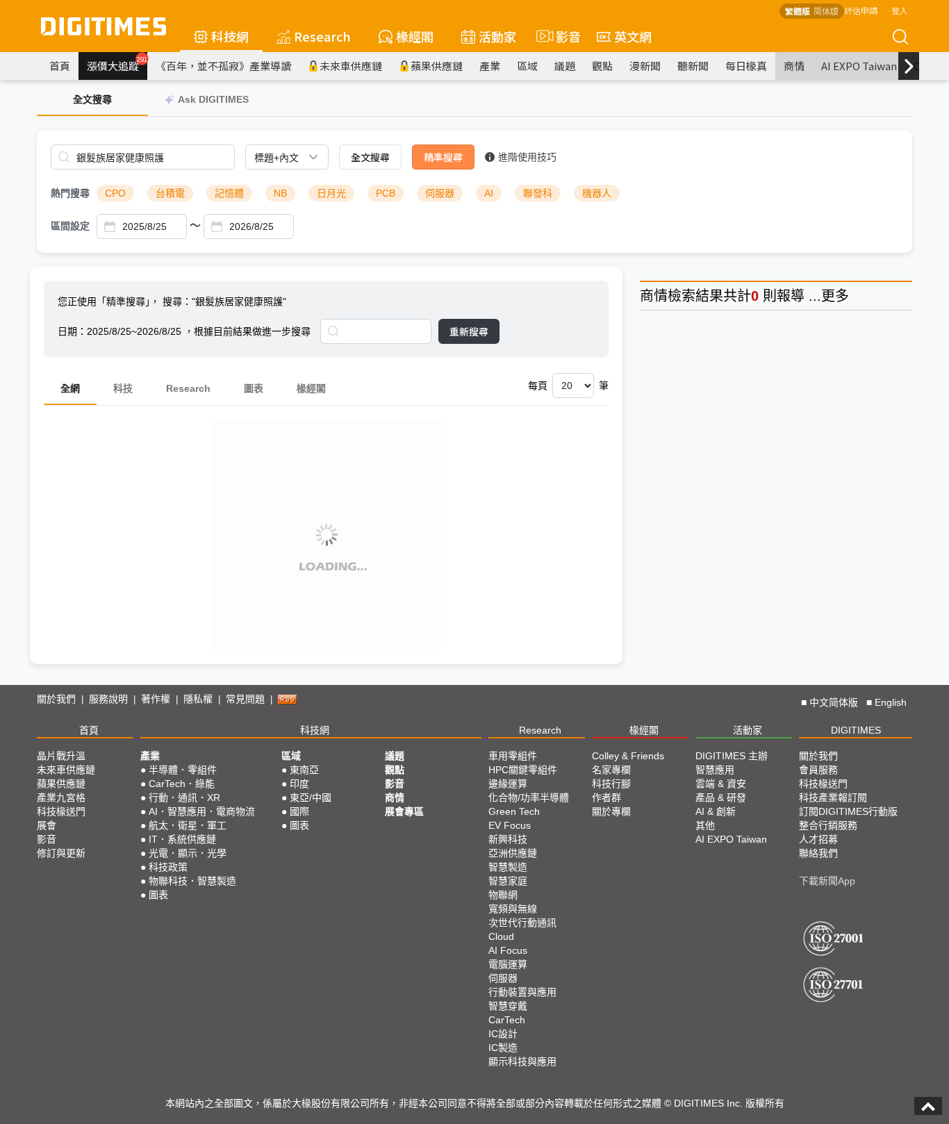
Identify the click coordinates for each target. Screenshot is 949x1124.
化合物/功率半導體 (528, 797)
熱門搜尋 (70, 193)
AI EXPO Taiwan (859, 65)
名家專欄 (611, 769)
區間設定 (70, 225)
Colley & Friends (628, 755)
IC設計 (503, 1033)
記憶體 (229, 193)
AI (488, 193)
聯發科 (537, 193)
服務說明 (108, 698)
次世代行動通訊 (522, 922)
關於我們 (56, 698)
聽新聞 (693, 65)
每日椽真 (746, 65)
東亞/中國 (310, 797)
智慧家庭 (507, 880)
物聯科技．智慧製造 (192, 880)
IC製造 (503, 1047)
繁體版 (797, 11)
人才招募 (818, 839)
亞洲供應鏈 (512, 853)
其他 (705, 825)
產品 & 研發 (720, 797)
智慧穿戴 (507, 1005)
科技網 (230, 36)
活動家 (497, 36)
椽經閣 (415, 36)
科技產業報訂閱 (833, 797)
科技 (123, 388)
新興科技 (507, 839)
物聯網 (503, 894)
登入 (899, 10)
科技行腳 (611, 783)
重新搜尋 (468, 331)
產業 (489, 65)
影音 (562, 36)
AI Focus (507, 950)
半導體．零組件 (183, 769)
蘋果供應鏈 (437, 65)
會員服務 (818, 769)
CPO (115, 193)
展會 (46, 825)
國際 (299, 811)
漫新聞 (645, 65)
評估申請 (860, 10)
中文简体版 (833, 702)
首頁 (59, 65)
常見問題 (245, 698)
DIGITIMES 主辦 (731, 755)
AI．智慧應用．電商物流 (202, 811)
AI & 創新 (715, 811)
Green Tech (514, 811)
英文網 (633, 36)
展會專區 (404, 811)
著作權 (155, 698)
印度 (299, 783)
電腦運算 (507, 964)
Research (322, 36)
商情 (794, 65)
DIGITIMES (856, 730)
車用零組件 (512, 755)
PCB (385, 193)
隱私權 (198, 698)
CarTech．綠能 (182, 783)
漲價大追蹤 (117, 64)
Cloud (501, 936)
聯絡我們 (818, 853)
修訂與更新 (61, 853)
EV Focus (509, 825)
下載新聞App (827, 880)
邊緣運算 (507, 783)
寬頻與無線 (512, 908)
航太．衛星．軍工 (187, 825)
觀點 (602, 65)
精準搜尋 (443, 157)
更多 (835, 296)
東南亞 (304, 769)
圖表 (253, 388)
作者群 (606, 797)
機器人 (596, 193)
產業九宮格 (61, 797)
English (891, 702)
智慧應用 (714, 769)
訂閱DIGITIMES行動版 (848, 811)
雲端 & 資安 (720, 783)
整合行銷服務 (828, 825)
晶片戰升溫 (61, 755)
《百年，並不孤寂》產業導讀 (223, 65)
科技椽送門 (61, 811)
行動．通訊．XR (184, 797)
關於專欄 (611, 811)
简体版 (826, 11)
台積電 (170, 193)
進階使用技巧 (527, 157)
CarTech (506, 1019)
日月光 (331, 193)
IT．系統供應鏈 (182, 839)
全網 (70, 388)
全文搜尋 (370, 157)
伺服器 (439, 193)
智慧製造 (507, 867)
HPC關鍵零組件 (522, 769)
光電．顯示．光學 (187, 853)
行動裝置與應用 (522, 992)
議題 (564, 65)
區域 (527, 65)
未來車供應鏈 (351, 65)
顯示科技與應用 (522, 1061)
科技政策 (168, 867)
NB (280, 193)
